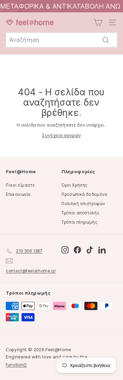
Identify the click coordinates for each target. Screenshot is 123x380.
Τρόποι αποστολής (80, 212)
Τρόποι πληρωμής (79, 222)
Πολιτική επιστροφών (83, 203)
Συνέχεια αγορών (61, 135)
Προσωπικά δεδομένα (85, 194)
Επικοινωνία (18, 194)
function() (16, 364)
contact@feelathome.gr (31, 270)
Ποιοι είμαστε (20, 185)
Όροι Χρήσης (74, 185)
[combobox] (61, 40)
